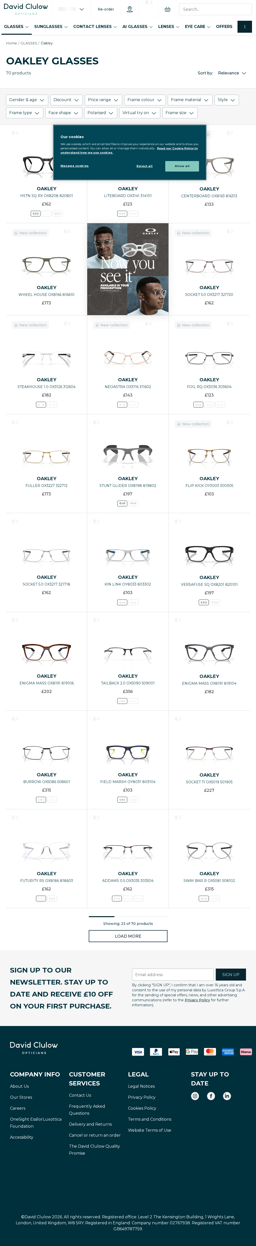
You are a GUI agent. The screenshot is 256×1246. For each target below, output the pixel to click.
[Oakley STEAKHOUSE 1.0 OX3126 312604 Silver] (41, 405)
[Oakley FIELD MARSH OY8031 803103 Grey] (133, 800)
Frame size (176, 112)
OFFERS (224, 26)
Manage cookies (74, 166)
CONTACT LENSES (92, 26)
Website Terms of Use (149, 1130)
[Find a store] (129, 9)
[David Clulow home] (47, 1048)
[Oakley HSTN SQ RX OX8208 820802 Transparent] (47, 213)
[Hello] (71, 9)
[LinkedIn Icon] (227, 1096)
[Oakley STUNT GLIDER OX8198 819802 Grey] (122, 503)
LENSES (166, 26)
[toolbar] (128, 107)
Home (11, 43)
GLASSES (14, 26)
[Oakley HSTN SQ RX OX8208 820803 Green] (57, 213)
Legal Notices (141, 1086)
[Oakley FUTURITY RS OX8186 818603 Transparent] (41, 898)
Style (223, 99)
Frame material (186, 99)
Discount (63, 99)
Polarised (97, 112)
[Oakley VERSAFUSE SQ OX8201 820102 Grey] (215, 602)
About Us (19, 1086)
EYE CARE (195, 26)
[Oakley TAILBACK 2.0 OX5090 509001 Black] (122, 701)
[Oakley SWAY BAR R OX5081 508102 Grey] (204, 898)
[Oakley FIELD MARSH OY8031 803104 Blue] (122, 800)
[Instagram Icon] (195, 1096)
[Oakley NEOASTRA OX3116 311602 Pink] (122, 405)
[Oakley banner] (127, 269)
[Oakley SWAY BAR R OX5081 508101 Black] (215, 898)
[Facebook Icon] (211, 1096)
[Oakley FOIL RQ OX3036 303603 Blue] (220, 405)
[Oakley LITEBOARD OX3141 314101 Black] (122, 213)
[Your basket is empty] (167, 9)
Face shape (59, 112)
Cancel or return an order (95, 1135)
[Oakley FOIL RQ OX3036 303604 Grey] (198, 405)
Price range (99, 99)
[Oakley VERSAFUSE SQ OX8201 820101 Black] (204, 602)
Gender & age (23, 99)
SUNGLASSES (48, 26)
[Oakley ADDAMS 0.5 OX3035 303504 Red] (117, 898)
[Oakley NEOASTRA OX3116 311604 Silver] (133, 405)
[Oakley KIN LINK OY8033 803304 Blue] (133, 602)
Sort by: (205, 73)
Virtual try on (135, 112)
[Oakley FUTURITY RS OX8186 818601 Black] (52, 898)
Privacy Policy (197, 1000)
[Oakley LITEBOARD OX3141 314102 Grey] (133, 213)
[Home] (26, 9)
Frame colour (141, 99)
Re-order (106, 9)
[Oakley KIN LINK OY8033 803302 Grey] (122, 602)
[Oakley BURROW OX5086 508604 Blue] (52, 800)
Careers (17, 1108)
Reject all (144, 166)
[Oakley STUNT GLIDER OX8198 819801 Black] (133, 503)
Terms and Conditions (149, 1119)
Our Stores (21, 1097)
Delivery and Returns (90, 1124)
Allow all (182, 166)
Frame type (20, 112)
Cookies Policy (142, 1108)
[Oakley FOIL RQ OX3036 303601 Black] (209, 405)
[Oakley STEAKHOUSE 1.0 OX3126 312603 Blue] (52, 405)
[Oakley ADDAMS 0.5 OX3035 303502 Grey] (128, 898)
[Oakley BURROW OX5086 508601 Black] (41, 800)
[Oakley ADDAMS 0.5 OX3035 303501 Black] (139, 898)
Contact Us (80, 1095)
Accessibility (21, 1137)
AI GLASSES (135, 26)
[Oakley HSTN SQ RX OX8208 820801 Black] (35, 213)
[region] (129, 152)
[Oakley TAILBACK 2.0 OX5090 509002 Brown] (133, 701)
